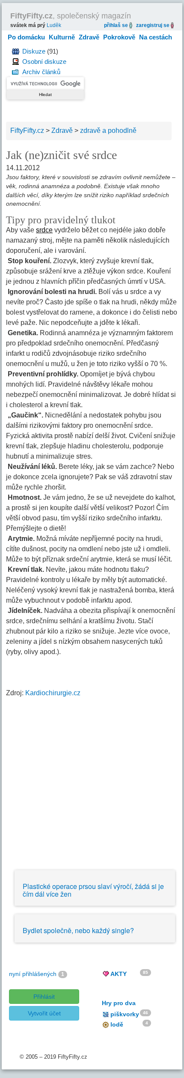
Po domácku (26, 37)
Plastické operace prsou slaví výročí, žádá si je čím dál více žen (93, 890)
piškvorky (124, 1014)
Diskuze (33, 51)
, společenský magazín (70, 16)
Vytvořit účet (44, 1013)
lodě (116, 1024)
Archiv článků (41, 71)
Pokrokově (119, 37)
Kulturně (62, 37)
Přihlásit (44, 996)
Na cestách (155, 37)
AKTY (118, 973)
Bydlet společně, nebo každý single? (78, 930)
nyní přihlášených (32, 973)
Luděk (54, 25)
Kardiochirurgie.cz (52, 693)
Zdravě (89, 37)
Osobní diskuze (44, 61)
